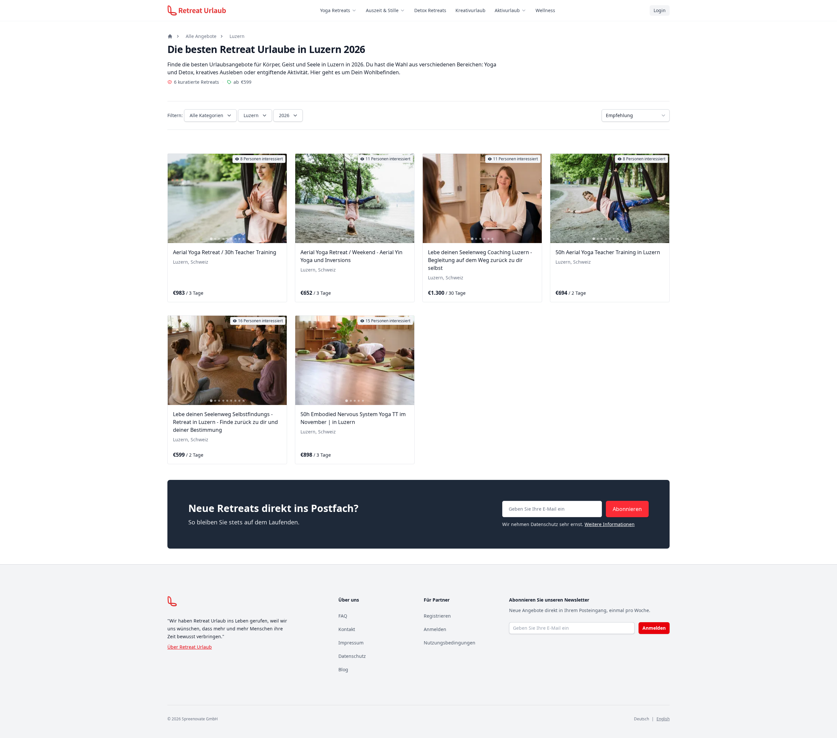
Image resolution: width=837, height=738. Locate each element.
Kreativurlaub (470, 10)
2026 (284, 115)
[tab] (211, 238)
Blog (343, 669)
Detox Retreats (430, 10)
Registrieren (437, 616)
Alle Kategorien (206, 115)
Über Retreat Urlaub (189, 647)
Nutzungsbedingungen (449, 643)
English (663, 719)
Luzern (237, 36)
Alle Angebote (201, 36)
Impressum (351, 643)
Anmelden (435, 629)
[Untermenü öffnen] (356, 10)
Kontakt (346, 629)
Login (660, 10)
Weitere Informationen (610, 524)
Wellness (545, 10)
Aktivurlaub (507, 10)
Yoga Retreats (335, 10)
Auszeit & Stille (382, 10)
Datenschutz (352, 656)
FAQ (342, 616)
